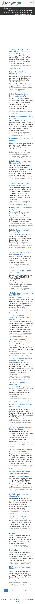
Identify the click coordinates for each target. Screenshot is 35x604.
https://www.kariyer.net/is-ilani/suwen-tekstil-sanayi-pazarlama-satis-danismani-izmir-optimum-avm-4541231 (20, 247)
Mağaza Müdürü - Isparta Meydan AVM (20, 405)
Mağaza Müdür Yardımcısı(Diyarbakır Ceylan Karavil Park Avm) (20, 317)
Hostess (15, 550)
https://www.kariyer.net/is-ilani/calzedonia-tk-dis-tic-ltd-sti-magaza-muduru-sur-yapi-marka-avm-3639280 (21, 399)
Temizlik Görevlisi (19, 516)
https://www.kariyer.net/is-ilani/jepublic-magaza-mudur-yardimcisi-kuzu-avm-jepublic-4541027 (21, 444)
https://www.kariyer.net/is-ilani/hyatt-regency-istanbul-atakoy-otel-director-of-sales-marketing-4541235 (21, 89)
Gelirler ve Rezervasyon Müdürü (20, 567)
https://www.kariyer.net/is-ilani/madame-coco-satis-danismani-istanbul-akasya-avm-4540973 (21, 511)
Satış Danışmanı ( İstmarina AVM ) (21, 208)
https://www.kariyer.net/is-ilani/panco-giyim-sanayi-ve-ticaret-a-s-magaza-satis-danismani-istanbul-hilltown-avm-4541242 (20, 202)
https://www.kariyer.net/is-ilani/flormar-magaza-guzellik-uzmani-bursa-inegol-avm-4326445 (20, 265)
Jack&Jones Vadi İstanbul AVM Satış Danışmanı (20, 450)
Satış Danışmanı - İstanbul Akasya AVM (20, 495)
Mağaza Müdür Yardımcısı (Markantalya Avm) (20, 359)
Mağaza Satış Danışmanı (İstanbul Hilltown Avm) (20, 184)
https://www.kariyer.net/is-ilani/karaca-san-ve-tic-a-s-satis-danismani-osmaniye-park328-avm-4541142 (21, 310)
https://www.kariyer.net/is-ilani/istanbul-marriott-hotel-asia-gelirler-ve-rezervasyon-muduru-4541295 (20, 584)
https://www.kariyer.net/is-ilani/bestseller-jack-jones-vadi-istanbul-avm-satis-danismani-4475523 (21, 466)
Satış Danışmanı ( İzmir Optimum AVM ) (19, 231)
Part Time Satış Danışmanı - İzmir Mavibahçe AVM (21, 95)
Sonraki (27, 590)
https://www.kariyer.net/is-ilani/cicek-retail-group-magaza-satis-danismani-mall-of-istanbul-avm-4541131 (20, 66)
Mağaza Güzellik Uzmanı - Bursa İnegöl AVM (21, 253)
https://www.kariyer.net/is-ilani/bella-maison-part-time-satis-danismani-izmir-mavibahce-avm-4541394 (20, 111)
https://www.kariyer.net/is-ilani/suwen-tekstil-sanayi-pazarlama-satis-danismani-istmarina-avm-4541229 (21, 225)
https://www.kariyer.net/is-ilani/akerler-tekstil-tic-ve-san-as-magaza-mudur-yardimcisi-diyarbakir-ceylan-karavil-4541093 (20, 334)
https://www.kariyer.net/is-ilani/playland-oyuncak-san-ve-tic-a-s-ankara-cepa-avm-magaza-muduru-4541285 (20, 156)
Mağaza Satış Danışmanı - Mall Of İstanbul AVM (20, 50)
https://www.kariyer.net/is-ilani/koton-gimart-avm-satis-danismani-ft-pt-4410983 (20, 354)
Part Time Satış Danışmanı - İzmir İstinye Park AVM (21, 472)
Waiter (14, 533)
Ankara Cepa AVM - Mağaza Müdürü (21, 139)
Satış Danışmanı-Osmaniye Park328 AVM (21, 294)
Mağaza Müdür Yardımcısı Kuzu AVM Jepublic (20, 428)
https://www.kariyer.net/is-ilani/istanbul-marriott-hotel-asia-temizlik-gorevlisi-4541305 (21, 529)
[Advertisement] (17, 29)
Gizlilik (17, 601)
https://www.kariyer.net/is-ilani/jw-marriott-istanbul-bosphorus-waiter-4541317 (20, 546)
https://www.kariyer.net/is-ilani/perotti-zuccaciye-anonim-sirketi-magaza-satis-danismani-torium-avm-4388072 (19, 288)
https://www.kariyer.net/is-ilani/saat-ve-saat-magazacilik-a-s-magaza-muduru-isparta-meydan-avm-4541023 (20, 422)
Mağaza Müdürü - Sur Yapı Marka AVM (21, 383)
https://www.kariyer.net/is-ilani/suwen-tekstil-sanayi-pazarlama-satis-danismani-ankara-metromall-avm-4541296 (20, 178)
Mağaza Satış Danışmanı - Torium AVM (21, 271)
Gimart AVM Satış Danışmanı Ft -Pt (17, 340)
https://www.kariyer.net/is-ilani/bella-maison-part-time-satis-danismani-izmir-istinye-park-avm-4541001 (20, 489)
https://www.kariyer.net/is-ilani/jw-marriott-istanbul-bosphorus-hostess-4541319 (20, 562)
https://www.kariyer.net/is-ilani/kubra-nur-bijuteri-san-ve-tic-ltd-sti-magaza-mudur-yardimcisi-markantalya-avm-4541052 (19, 377)
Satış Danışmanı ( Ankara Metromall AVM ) (20, 162)
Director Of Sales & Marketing (17, 72)
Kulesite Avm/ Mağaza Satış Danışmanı (21, 117)
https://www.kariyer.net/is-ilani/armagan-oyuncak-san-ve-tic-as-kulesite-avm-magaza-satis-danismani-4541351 (21, 133)
